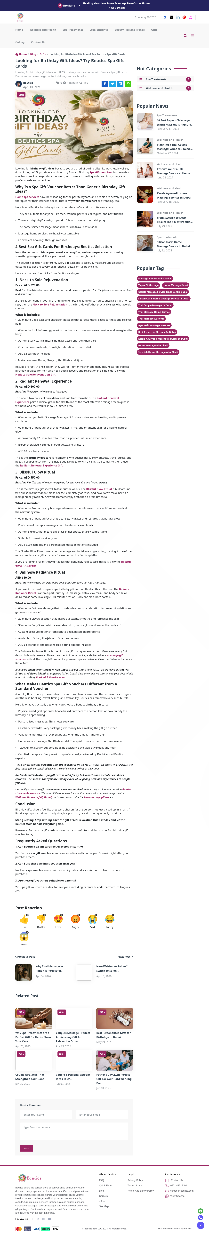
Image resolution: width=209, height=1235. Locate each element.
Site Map (104, 1206)
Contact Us (38, 42)
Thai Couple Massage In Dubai (155, 305)
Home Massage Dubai (175, 285)
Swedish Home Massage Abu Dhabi (158, 352)
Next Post (124, 956)
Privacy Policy (135, 1180)
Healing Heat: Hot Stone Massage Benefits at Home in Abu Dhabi (116, 5)
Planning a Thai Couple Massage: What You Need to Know (175, 149)
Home (19, 30)
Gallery (20, 42)
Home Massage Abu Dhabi (153, 345)
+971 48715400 (178, 1185)
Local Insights (99, 30)
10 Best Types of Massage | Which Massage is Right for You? (174, 125)
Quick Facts (105, 1185)
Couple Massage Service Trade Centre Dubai (162, 291)
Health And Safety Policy (141, 1190)
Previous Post (26, 956)
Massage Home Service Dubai (154, 278)
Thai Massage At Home (151, 318)
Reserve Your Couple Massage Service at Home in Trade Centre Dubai (175, 173)
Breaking (69, 5)
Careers (103, 1196)
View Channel (177, 1196)
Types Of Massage (148, 285)
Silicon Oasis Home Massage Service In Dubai (163, 298)
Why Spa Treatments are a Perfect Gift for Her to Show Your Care (33, 1037)
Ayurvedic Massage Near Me (154, 325)
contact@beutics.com (182, 1190)
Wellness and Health (43, 30)
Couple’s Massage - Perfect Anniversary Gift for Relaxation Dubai (73, 1037)
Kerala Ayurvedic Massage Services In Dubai (163, 338)
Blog (33, 54)
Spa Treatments (73, 30)
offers (102, 1201)
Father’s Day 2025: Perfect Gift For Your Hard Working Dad (114, 1079)
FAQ (101, 1180)
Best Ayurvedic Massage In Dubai (157, 332)
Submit (26, 1148)
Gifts (154, 30)
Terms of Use (135, 1185)
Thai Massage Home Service (154, 311)
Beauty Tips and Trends (129, 30)
